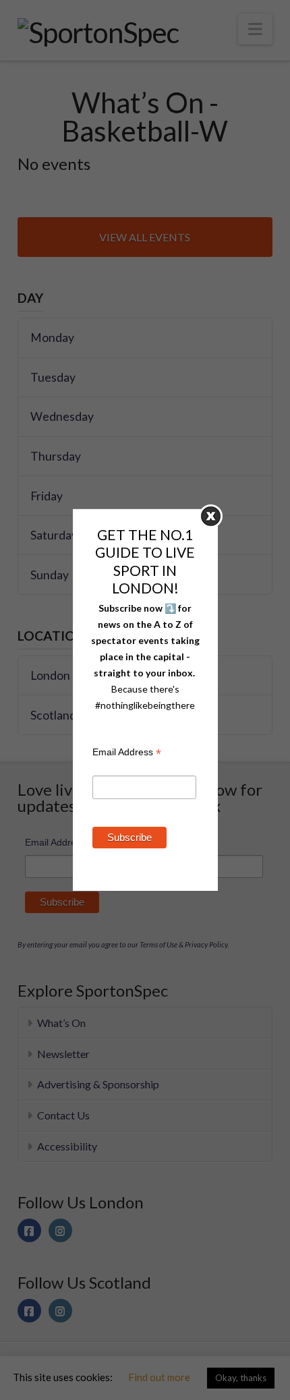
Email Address (126, 753)
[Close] (211, 516)
